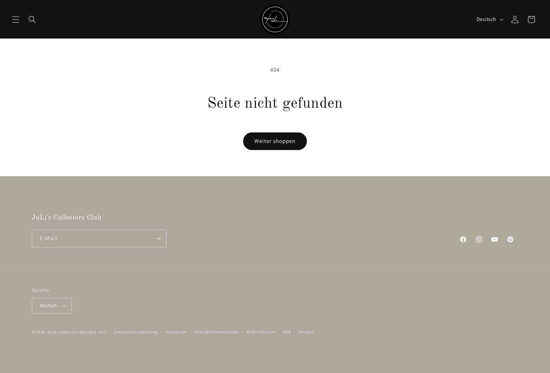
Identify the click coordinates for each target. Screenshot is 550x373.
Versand (307, 331)
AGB (287, 331)
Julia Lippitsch (62, 331)
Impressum (176, 331)
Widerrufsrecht (261, 331)
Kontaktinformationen (217, 331)
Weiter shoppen (275, 140)
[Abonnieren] (158, 238)
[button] (15, 19)
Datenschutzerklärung (136, 331)
